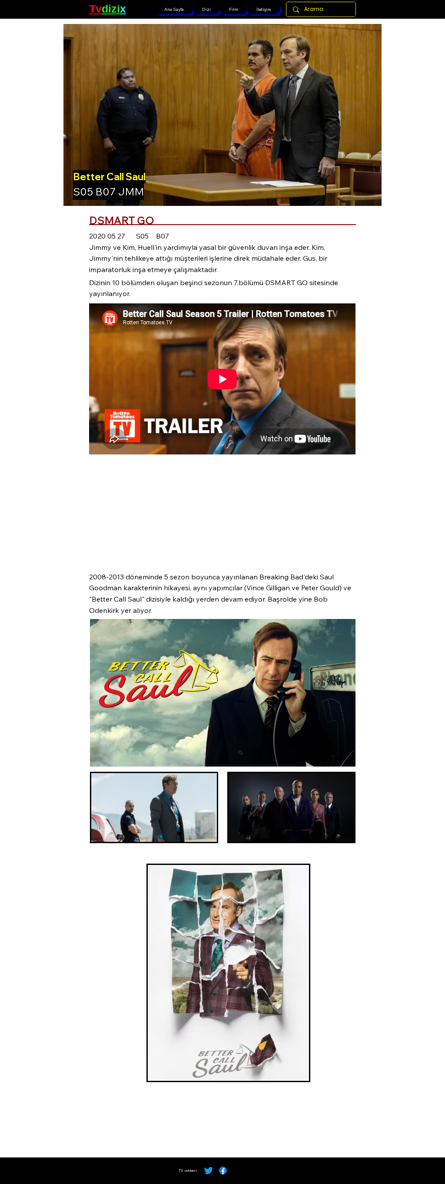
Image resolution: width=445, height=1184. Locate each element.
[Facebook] (223, 1170)
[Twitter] (208, 1170)
